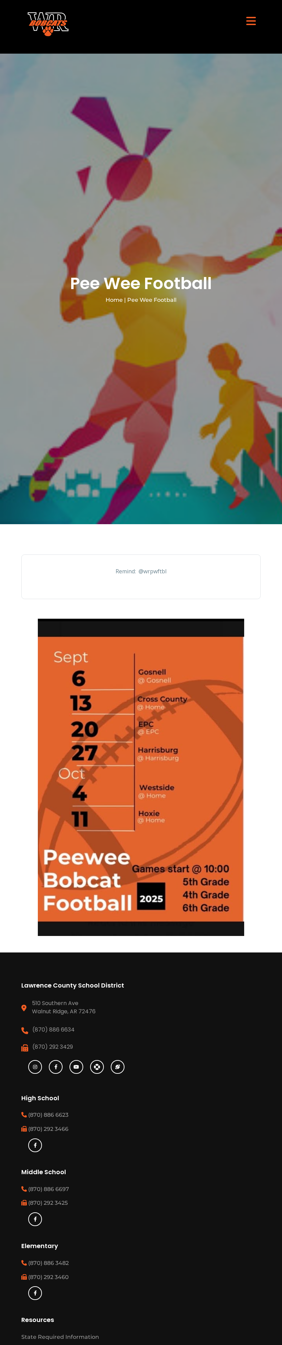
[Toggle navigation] (251, 20)
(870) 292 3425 (47, 1203)
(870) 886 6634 (53, 1030)
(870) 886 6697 (48, 1189)
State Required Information (60, 1337)
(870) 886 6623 (47, 1115)
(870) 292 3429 (52, 1047)
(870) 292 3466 (47, 1129)
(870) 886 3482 (48, 1263)
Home (114, 300)
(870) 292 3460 (48, 1277)
